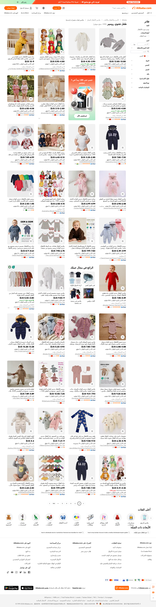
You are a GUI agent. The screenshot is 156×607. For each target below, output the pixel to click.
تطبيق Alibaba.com (42, 588)
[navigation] (139, 262)
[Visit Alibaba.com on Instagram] (16, 572)
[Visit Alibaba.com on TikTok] (8, 572)
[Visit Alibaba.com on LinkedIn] (25, 572)
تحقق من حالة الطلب (23, 555)
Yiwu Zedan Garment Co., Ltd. (85, 255)
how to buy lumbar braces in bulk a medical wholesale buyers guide (108, 532)
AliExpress (47, 597)
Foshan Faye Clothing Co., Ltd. (116, 354)
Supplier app (77, 588)
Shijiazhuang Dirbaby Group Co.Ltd (53, 401)
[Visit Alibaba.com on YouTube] (12, 572)
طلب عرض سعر (86, 551)
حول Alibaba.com (146, 543)
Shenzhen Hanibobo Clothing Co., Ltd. (52, 302)
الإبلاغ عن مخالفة (55, 567)
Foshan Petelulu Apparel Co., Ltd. (84, 208)
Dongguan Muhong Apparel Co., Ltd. (83, 398)
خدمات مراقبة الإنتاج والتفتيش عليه (110, 563)
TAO (94, 597)
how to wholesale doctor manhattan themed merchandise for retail (61, 532)
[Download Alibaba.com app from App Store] (27, 588)
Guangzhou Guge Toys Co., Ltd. (115, 162)
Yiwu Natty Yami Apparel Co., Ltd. (23, 398)
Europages (108, 597)
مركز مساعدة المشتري (53, 547)
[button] (63, 8)
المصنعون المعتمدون (85, 547)
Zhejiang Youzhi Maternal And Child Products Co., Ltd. (51, 445)
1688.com (56, 597)
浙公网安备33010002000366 (113, 604)
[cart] (36, 8)
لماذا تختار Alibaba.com (144, 547)
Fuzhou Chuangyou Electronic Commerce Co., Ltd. (51, 162)
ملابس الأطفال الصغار (93, 20)
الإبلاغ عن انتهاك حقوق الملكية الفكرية (49, 563)
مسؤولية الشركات (146, 555)
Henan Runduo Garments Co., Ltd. (114, 208)
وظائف (149, 559)
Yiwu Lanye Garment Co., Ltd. (55, 255)
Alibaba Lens (143, 588)
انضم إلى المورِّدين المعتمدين (21, 559)
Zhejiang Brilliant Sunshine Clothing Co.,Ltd (81, 448)
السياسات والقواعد (115, 567)
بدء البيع (28, 551)
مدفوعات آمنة (117, 547)
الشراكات (27, 563)
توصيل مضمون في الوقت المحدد (111, 555)
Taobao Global (86, 597)
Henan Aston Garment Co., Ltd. (115, 117)
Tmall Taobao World (67, 597)
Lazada (78, 597)
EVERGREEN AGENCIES (87, 162)
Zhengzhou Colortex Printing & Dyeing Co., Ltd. (112, 445)
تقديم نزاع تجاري (56, 555)
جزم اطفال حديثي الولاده (140, 532)
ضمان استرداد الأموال (114, 551)
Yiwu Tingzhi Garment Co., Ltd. (24, 351)
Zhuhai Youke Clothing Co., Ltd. (85, 354)
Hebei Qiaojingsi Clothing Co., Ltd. (23, 255)
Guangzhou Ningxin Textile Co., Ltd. (53, 211)
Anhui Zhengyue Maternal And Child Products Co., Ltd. (51, 68)
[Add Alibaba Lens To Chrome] (122, 588)
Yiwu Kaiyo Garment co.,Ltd (25, 113)
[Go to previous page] (83, 503)
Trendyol (100, 597)
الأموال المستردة (55, 559)
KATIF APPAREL (29, 208)
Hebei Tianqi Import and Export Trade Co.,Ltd (112, 258)
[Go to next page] (49, 503)
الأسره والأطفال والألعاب (111, 20)
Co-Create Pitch (146, 551)
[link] (153, 587)
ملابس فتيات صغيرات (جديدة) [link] (75, 20)
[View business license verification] (97, 604)
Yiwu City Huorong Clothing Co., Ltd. (22, 162)
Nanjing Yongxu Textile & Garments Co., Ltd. (20, 68)
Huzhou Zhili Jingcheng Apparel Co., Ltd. (21, 448)
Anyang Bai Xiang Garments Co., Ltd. (83, 67)
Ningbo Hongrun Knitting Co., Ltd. (54, 354)
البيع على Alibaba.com (23, 547)
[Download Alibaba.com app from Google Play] (11, 588)
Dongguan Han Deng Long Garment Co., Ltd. (112, 66)
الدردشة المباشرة (55, 551)
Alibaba (124, 20)
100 (54, 503)
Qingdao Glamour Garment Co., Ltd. (114, 305)
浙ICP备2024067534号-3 (132, 604)
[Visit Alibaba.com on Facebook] (29, 572)
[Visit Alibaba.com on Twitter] (20, 572)
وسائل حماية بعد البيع (115, 559)
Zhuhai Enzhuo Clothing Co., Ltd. (115, 401)
